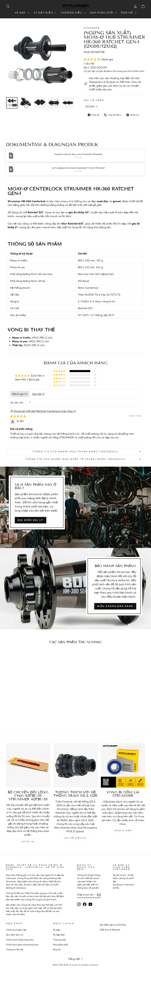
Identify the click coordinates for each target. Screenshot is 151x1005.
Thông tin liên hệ (14, 949)
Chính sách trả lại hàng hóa (20, 939)
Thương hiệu (72, 12)
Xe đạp (21, 12)
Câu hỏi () (38, 394)
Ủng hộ (127, 12)
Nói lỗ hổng (94, 100)
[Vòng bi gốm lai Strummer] (123, 765)
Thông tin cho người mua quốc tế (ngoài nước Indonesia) (75, 459)
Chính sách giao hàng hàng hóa (22, 944)
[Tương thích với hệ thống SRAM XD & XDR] (75, 765)
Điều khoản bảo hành (115, 606)
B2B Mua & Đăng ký (110, 929)
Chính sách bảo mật (16, 929)
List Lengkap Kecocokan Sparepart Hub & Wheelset (78, 167)
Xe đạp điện (44, 12)
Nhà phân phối (102, 12)
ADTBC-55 (28, 841)
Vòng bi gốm (123, 830)
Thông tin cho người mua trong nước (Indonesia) (75, 451)
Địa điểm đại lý (30, 520)
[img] (18, 416)
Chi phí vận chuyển (93, 71)
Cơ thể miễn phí (75, 838)
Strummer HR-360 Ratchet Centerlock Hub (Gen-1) (45, 411)
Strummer (92, 28)
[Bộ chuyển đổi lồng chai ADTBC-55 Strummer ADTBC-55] (28, 765)
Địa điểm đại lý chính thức (113, 924)
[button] (92, 59)
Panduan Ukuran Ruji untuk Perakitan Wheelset (78, 154)
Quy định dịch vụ (14, 934)
